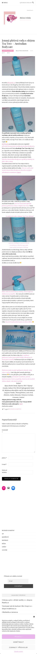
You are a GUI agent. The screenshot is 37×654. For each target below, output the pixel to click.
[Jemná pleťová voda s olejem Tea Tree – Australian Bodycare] (18, 66)
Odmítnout (18, 642)
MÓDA (4, 543)
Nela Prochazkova (22, 50)
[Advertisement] (18, 562)
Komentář (5, 431)
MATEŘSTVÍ (5, 537)
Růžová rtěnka (8, 50)
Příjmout (18, 637)
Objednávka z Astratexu (10, 612)
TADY (18, 172)
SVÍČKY (4, 547)
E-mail (4, 464)
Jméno (4, 458)
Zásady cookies (18, 651)
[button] (34, 617)
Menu (6, 3)
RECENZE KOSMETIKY (15, 409)
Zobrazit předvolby (18, 647)
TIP (3, 534)
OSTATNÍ (4, 550)
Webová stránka (4, 471)
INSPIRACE (5, 540)
